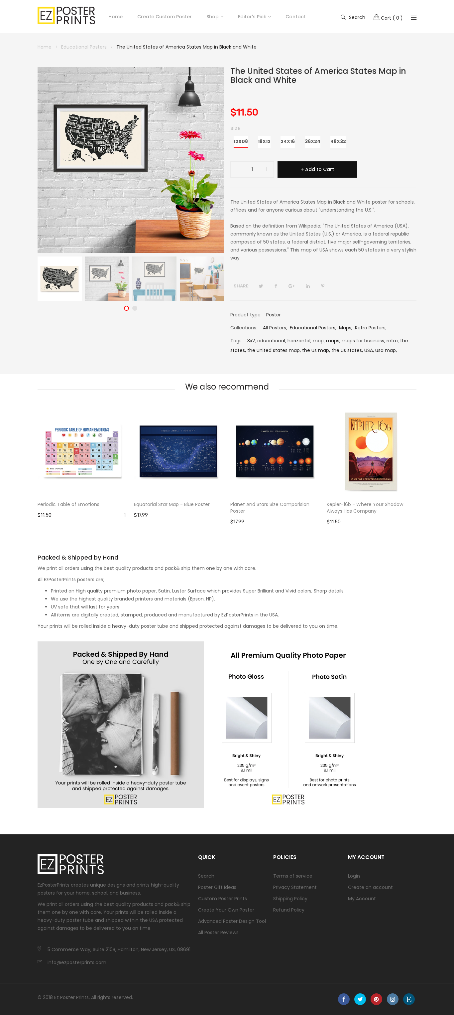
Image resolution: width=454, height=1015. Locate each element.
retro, (393, 340)
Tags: (236, 340)
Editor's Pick (252, 16)
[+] (267, 170)
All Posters (274, 327)
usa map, (386, 350)
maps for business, (363, 340)
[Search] (413, 17)
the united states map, (274, 350)
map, (319, 340)
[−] (237, 170)
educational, (271, 340)
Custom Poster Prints (222, 898)
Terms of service (292, 876)
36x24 (312, 141)
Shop (212, 16)
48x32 (338, 141)
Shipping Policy (290, 898)
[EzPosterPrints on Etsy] (409, 999)
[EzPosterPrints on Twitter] (360, 999)
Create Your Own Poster (226, 910)
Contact (295, 16)
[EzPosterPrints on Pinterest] (376, 999)
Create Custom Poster (164, 16)
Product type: (246, 314)
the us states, (347, 350)
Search (357, 17)
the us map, (316, 350)
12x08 (241, 141)
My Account (362, 898)
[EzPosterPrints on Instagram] (392, 999)
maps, (333, 340)
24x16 (288, 141)
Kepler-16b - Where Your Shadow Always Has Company (365, 507)
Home (115, 16)
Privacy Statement (295, 887)
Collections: (243, 327)
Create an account (370, 887)
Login (354, 876)
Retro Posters (370, 327)
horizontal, (299, 340)
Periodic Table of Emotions (68, 504)
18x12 (264, 141)
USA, (369, 350)
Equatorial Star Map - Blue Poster (172, 504)
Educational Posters (312, 327)
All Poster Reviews (218, 932)
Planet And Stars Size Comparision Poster (269, 507)
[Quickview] (125, 484)
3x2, (251, 340)
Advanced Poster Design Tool (232, 921)
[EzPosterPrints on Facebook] (344, 999)
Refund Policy (288, 910)
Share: (241, 286)
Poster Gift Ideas (217, 887)
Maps (345, 327)
